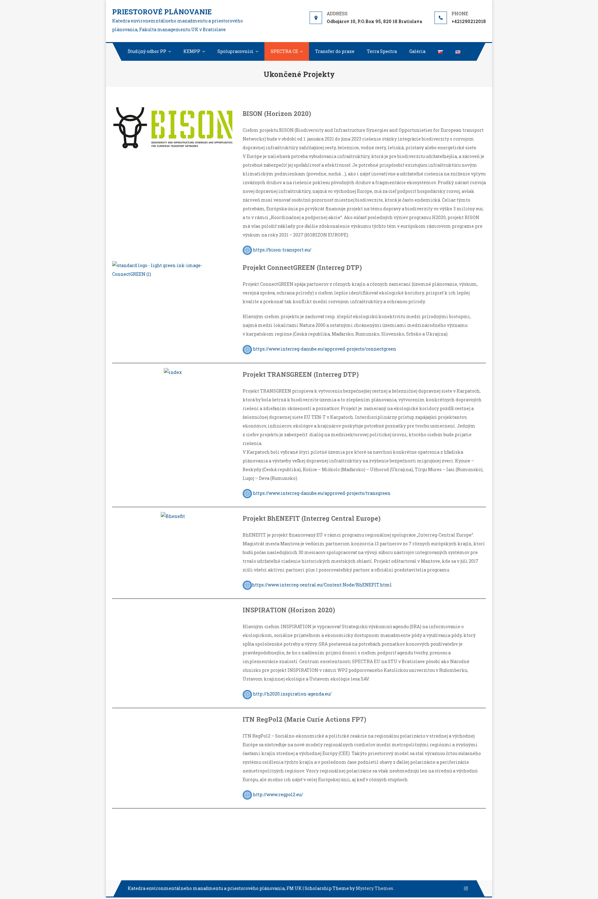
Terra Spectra (382, 51)
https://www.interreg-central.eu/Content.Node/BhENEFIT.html (322, 585)
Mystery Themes (374, 888)
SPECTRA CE (284, 51)
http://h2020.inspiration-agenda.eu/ (292, 694)
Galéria (417, 51)
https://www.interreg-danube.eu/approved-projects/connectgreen (324, 349)
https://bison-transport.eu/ (282, 250)
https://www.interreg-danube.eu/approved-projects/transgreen (322, 493)
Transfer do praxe (334, 51)
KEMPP (191, 51)
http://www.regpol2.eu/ (278, 794)
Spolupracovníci (235, 51)
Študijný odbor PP (147, 51)
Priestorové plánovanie (162, 11)
